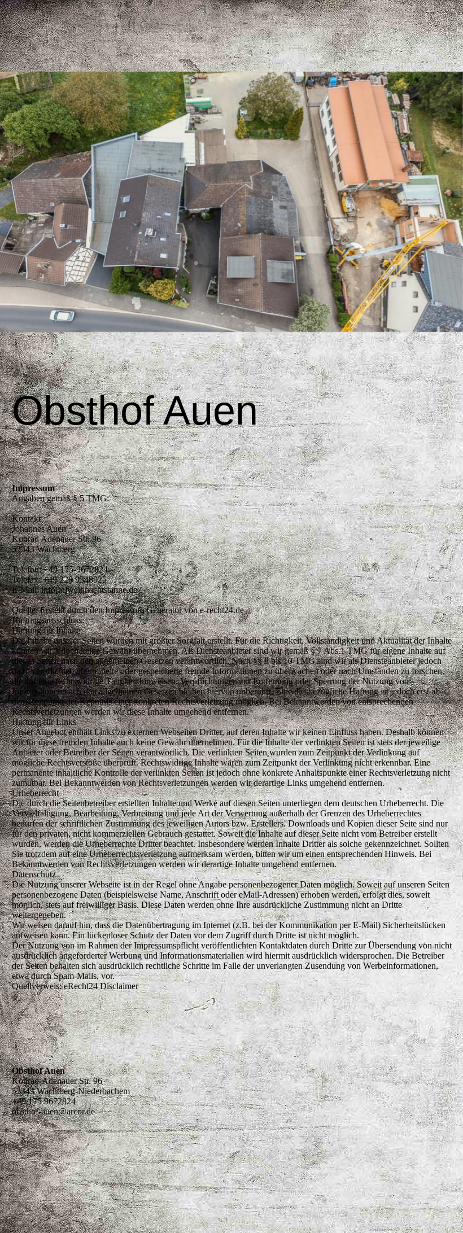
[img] (231, 202)
